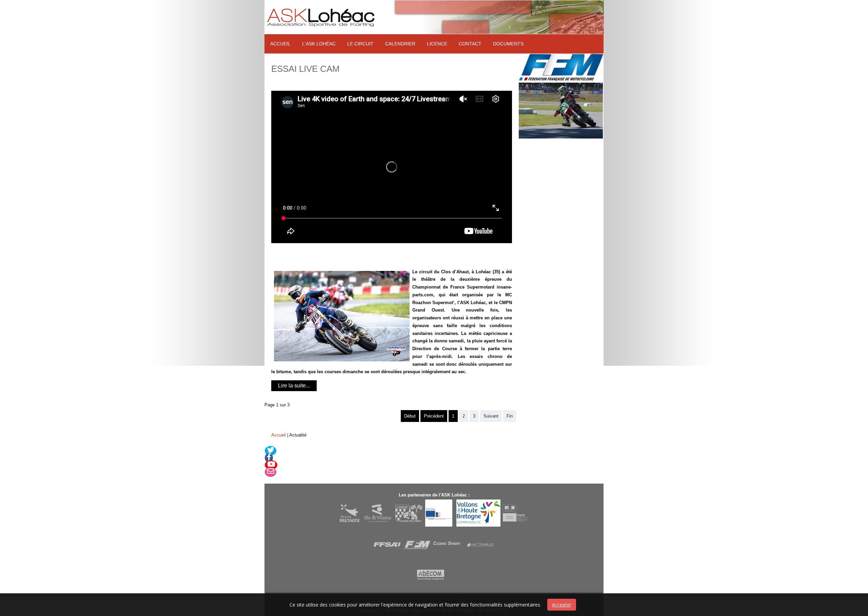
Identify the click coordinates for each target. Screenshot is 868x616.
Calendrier (400, 43)
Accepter (561, 604)
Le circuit (360, 43)
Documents (508, 43)
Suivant (491, 416)
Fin (510, 416)
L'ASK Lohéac (319, 43)
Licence (437, 43)
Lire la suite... (294, 385)
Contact (470, 43)
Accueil (280, 43)
